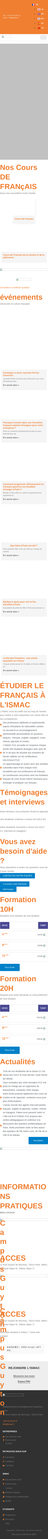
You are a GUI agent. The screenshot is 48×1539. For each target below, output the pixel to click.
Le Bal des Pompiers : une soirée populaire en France (20, 659)
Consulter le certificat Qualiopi (14, 287)
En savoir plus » (11, 385)
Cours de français (24, 218)
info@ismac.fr (14, 18)
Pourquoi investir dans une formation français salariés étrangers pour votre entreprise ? (23, 425)
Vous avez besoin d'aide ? (23, 851)
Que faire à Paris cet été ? (24, 545)
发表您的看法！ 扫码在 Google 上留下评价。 (24, 1349)
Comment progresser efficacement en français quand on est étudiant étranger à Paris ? (23, 487)
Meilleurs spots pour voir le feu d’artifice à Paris (19, 603)
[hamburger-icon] (43, 37)
